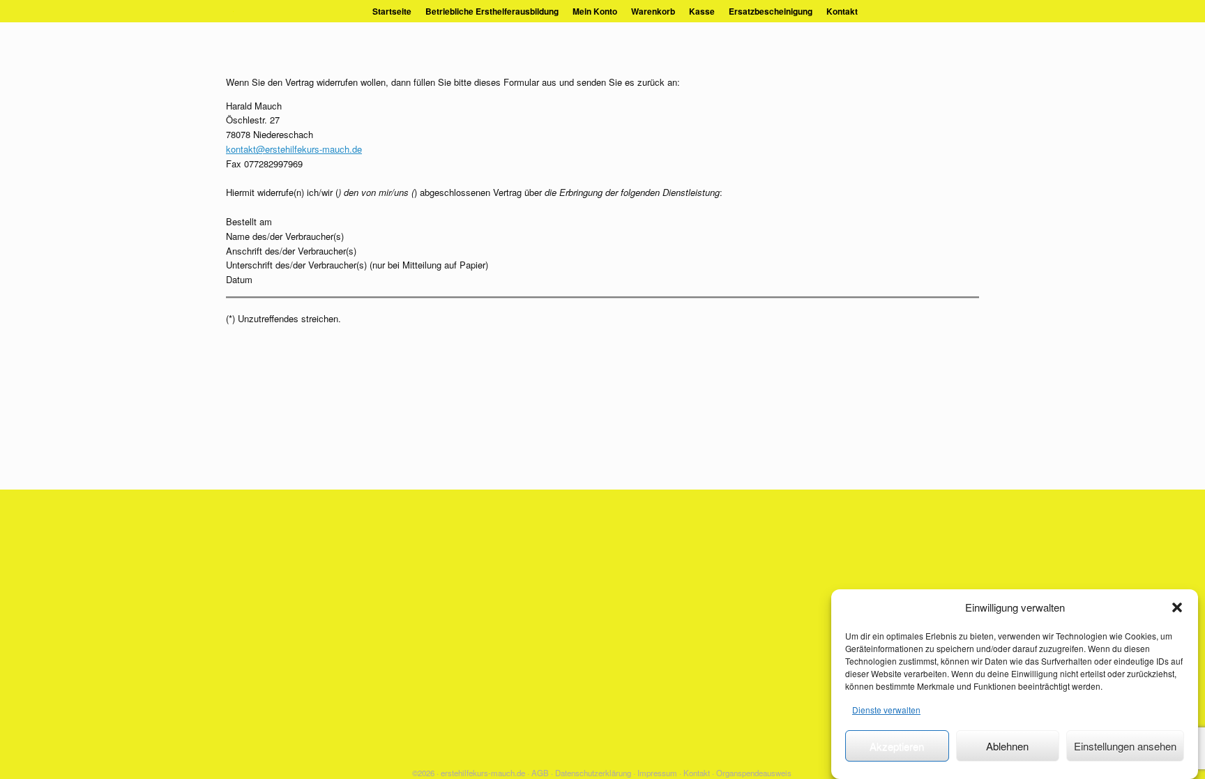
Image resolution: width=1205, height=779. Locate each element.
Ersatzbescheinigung (770, 11)
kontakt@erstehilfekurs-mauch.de (294, 149)
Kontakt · (698, 772)
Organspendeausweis (753, 772)
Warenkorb (653, 11)
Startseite (391, 11)
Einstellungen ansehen (1125, 746)
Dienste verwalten (886, 710)
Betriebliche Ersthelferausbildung (492, 11)
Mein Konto (595, 11)
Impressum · (659, 772)
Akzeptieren (897, 746)
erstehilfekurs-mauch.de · (485, 772)
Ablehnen (1007, 746)
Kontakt (842, 11)
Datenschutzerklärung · (595, 772)
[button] (1177, 607)
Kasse (702, 11)
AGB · (542, 772)
